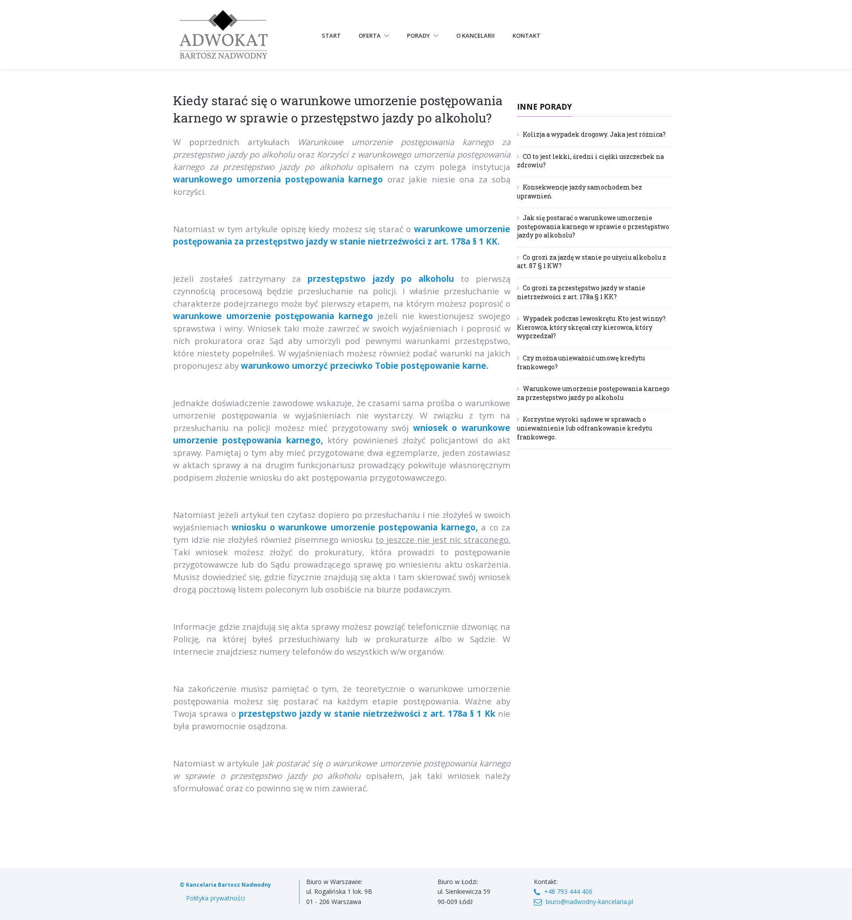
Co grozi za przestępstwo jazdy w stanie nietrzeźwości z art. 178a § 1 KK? (581, 292)
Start (331, 35)
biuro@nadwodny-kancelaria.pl (589, 901)
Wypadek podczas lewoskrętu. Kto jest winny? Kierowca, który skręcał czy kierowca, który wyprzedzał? (591, 327)
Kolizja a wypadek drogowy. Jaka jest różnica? (594, 134)
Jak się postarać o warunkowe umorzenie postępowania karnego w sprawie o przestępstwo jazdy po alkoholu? (593, 226)
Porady (419, 35)
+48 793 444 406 (568, 891)
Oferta (370, 35)
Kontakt (526, 35)
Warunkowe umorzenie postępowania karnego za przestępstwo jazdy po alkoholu (593, 393)
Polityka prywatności (215, 898)
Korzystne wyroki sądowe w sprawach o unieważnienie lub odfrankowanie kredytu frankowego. (584, 428)
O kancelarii (475, 35)
